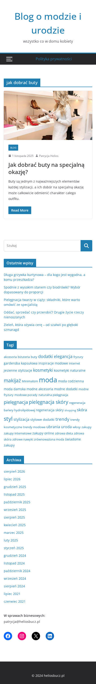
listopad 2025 (14, 494)
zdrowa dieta (64, 433)
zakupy (87, 427)
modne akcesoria (40, 389)
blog (13, 147)
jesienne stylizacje (18, 370)
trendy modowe (34, 427)
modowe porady (26, 395)
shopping (70, 410)
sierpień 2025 (14, 517)
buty (34, 357)
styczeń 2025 (14, 548)
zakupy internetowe (17, 433)
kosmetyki (43, 370)
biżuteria (24, 357)
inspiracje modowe (53, 363)
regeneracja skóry (50, 410)
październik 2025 (17, 502)
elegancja (63, 356)
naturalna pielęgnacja (53, 395)
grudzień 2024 (15, 555)
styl (8, 418)
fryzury (78, 357)
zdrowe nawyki (22, 439)
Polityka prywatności (54, 58)
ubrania (53, 426)
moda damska (15, 389)
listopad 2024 (14, 563)
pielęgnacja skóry (48, 402)
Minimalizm (30, 381)
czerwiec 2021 (15, 601)
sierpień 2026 (14, 471)
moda (48, 379)
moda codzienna (71, 381)
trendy (62, 419)
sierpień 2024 (14, 586)
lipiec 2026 (12, 479)
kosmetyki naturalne (70, 370)
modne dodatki (66, 389)
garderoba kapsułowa (21, 363)
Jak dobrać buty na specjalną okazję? (46, 168)
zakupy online (43, 433)
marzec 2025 (14, 532)
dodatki (45, 356)
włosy (77, 427)
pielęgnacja (16, 402)
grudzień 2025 (15, 486)
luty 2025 (11, 540)
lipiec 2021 (12, 594)
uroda (66, 426)
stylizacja (21, 419)
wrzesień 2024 (15, 578)
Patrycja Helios (48, 156)
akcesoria (10, 357)
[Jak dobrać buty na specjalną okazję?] (48, 115)
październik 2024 (17, 571)
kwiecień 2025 (15, 525)
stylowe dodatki (42, 419)
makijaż (12, 380)
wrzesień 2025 (15, 509)
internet (74, 363)
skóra (82, 409)
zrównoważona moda (49, 439)
